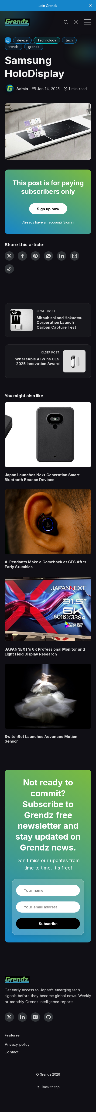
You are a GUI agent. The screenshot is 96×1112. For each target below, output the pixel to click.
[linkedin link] (22, 1017)
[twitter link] (9, 1017)
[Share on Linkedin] (61, 256)
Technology (47, 40)
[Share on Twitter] (9, 256)
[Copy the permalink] (9, 269)
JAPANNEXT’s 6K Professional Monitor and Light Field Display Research (45, 651)
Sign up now (48, 209)
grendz (33, 47)
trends (13, 47)
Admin (22, 88)
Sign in (68, 222)
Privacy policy (17, 1044)
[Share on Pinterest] (35, 256)
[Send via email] (74, 256)
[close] (90, 5)
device (22, 40)
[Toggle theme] (76, 22)
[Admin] (9, 89)
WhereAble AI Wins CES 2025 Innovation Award (37, 361)
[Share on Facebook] (22, 256)
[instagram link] (35, 1017)
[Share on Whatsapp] (48, 256)
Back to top (51, 1087)
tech (69, 40)
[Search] (65, 22)
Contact (11, 1052)
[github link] (48, 1017)
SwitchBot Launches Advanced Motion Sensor (41, 739)
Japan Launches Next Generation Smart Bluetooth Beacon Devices (42, 477)
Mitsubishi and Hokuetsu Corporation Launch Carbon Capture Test (59, 322)
